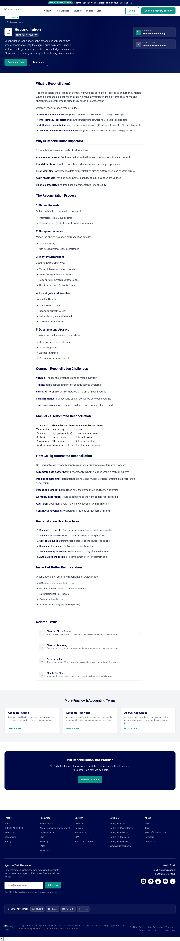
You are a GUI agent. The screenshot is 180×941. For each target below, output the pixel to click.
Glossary (44, 841)
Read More (38, 62)
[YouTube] (165, 881)
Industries (77, 11)
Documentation (47, 832)
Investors (149, 837)
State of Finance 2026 (155, 832)
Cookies (133, 927)
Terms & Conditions (170, 928)
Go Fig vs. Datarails (119, 837)
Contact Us (150, 841)
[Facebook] (151, 881)
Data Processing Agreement (155, 928)
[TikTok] (173, 881)
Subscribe (53, 885)
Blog (99, 11)
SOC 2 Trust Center (84, 841)
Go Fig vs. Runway (119, 832)
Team (147, 828)
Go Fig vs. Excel (117, 823)
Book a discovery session (158, 10)
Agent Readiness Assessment (55, 828)
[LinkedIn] (143, 881)
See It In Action (16, 62)
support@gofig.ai (167, 870)
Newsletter (45, 850)
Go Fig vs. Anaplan (119, 841)
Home (7, 823)
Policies (79, 828)
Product (47, 11)
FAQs (42, 846)
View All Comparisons (120, 846)
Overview (79, 823)
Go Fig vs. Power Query (121, 828)
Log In (132, 10)
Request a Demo (90, 779)
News (148, 823)
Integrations (10, 837)
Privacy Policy (142, 928)
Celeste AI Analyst (13, 828)
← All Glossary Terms (13, 22)
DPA (77, 837)
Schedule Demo (47, 823)
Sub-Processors (83, 832)
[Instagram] (158, 881)
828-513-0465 (168, 874)
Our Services (63, 11)
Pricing (89, 11)
